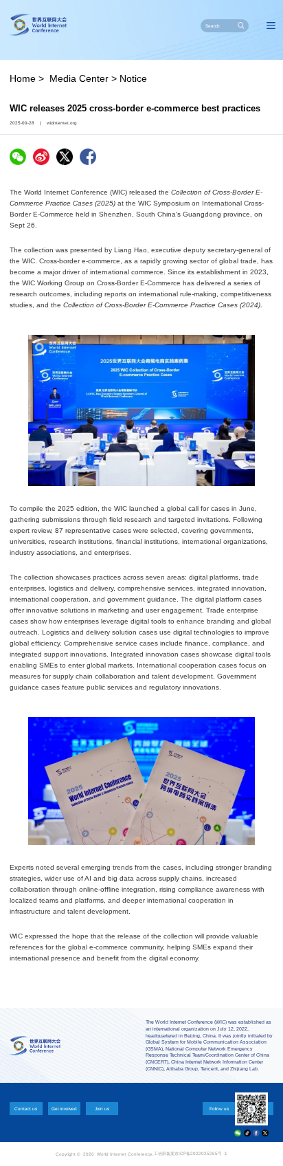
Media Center (79, 78)
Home (23, 78)
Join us (102, 1108)
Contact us (25, 1108)
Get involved (64, 1108)
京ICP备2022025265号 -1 (200, 1153)
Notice (133, 78)
